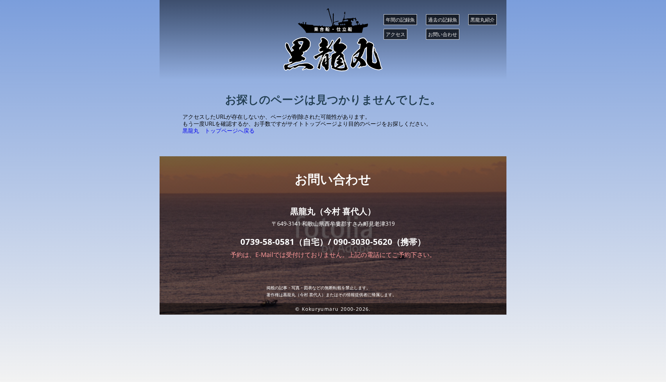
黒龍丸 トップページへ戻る (218, 130)
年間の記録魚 (400, 19)
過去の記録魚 (442, 19)
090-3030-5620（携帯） (379, 241)
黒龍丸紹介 (482, 19)
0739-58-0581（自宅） (284, 241)
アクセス (395, 34)
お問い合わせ (442, 34)
